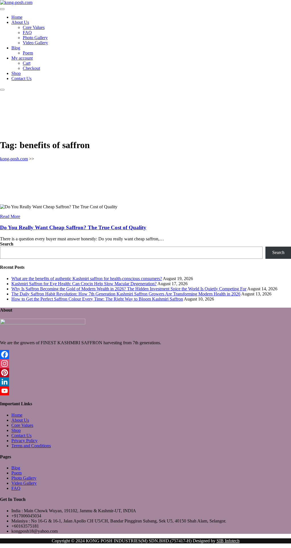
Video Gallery (35, 42)
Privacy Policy (24, 440)
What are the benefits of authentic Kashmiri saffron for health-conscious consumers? (86, 278)
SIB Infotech (228, 540)
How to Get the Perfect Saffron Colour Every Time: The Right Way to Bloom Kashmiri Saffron (97, 299)
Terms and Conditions (31, 445)
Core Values (34, 27)
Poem (28, 53)
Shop (16, 73)
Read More (10, 216)
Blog (15, 47)
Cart (26, 63)
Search (6, 244)
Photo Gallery (35, 37)
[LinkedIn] (145, 381)
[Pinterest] (145, 372)
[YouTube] (145, 390)
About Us (20, 22)
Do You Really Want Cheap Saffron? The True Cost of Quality (73, 227)
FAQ (27, 32)
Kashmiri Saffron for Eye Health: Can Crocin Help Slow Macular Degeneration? (84, 283)
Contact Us (21, 78)
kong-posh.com (14, 158)
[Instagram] (145, 363)
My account (22, 58)
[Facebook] (145, 354)
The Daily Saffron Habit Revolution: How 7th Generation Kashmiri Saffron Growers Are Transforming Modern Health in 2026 (125, 293)
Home (16, 17)
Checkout (31, 68)
